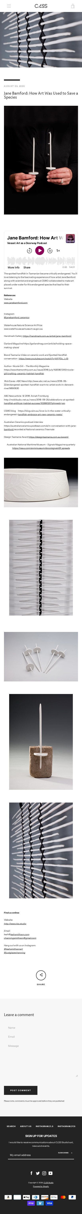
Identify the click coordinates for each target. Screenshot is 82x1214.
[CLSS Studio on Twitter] (38, 1173)
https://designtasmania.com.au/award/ (49, 437)
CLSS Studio (48, 1182)
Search (11, 1126)
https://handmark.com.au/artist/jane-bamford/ (47, 336)
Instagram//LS (44, 1126)
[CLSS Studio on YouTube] (51, 1173)
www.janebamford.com (15, 302)
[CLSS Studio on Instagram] (44, 1173)
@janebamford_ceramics (16, 317)
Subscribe (63, 1153)
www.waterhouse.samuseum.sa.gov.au (23, 328)
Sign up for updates (41, 1136)
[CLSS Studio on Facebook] (31, 1173)
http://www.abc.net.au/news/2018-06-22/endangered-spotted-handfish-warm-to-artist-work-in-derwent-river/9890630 (39, 385)
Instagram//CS (66, 1126)
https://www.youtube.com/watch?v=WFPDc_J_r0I (43, 358)
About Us (25, 1126)
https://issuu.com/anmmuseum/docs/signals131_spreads (41, 448)
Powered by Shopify (41, 1186)
